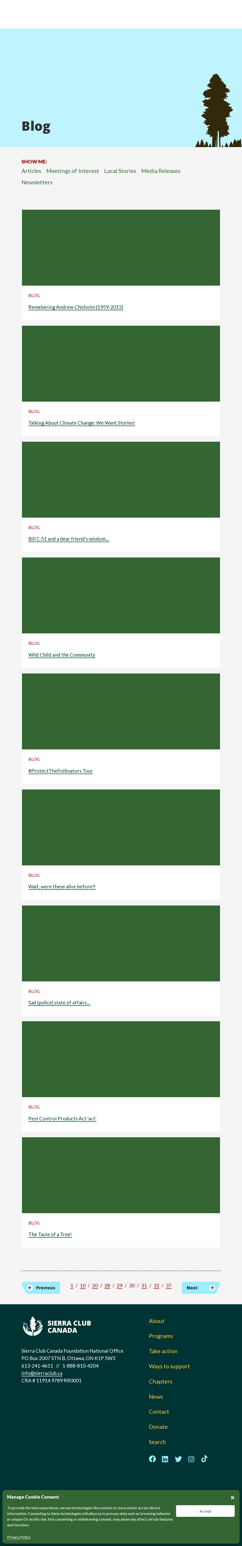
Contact (159, 1411)
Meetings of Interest (72, 170)
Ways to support (169, 1366)
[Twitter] (178, 1459)
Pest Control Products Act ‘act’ (62, 1118)
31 (144, 1285)
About (156, 1320)
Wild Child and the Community (61, 655)
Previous (45, 1288)
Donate (158, 1426)
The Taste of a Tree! (50, 1234)
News (156, 1396)
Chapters (160, 1381)
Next (192, 1288)
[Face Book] (152, 1458)
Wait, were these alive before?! (62, 886)
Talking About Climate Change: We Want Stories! (81, 423)
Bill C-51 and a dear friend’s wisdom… (68, 539)
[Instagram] (191, 1459)
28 (107, 1285)
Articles (31, 170)
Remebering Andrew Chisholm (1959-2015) (75, 307)
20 (95, 1285)
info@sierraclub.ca (42, 1373)
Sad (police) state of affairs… (59, 1002)
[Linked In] (165, 1459)
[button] (232, 1497)
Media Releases (160, 170)
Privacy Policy (18, 1537)
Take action (163, 1350)
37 (169, 1285)
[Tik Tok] (204, 1459)
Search (157, 1441)
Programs (161, 1335)
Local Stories (120, 170)
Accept (205, 1511)
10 (83, 1285)
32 (156, 1285)
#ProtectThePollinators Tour (60, 771)
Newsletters (37, 182)
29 (119, 1285)
